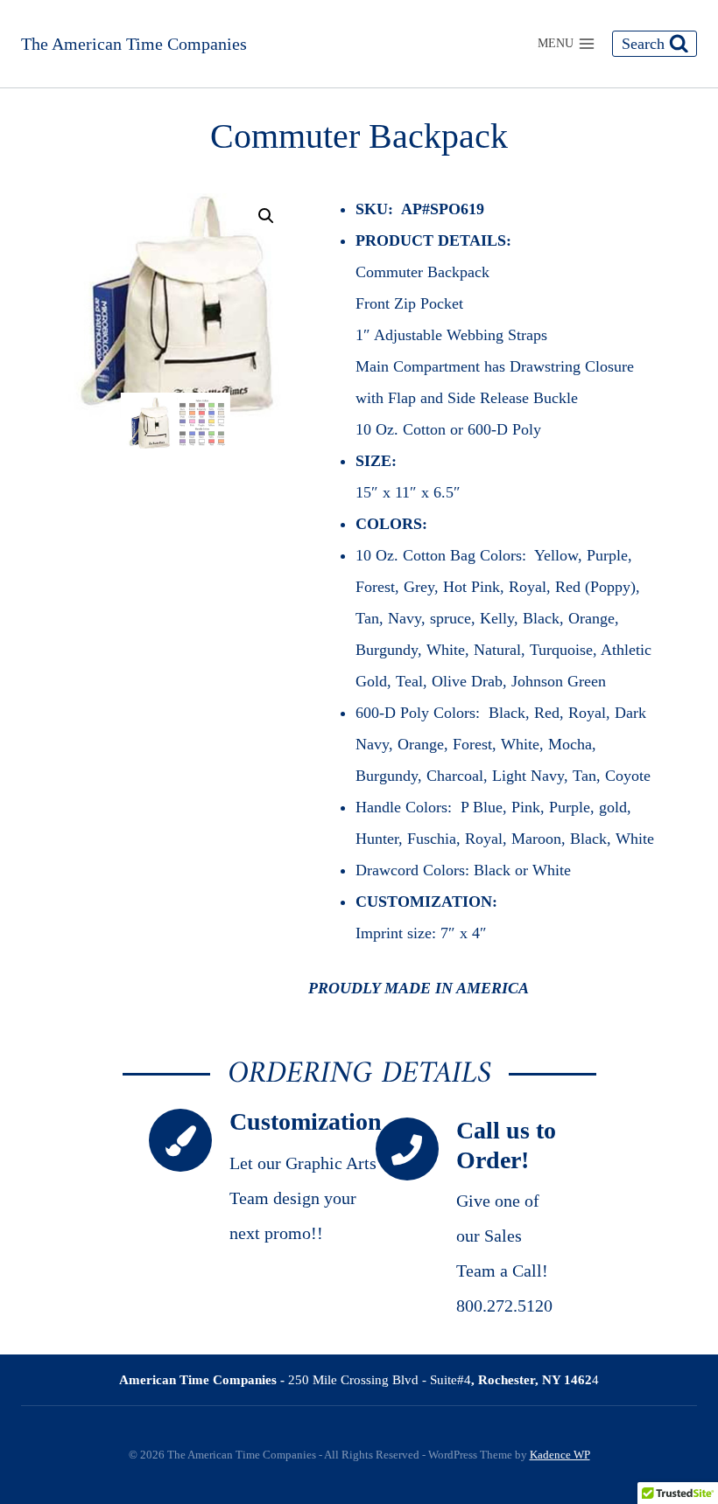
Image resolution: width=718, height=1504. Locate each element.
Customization (305, 1121)
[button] (266, 216)
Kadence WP (560, 1454)
